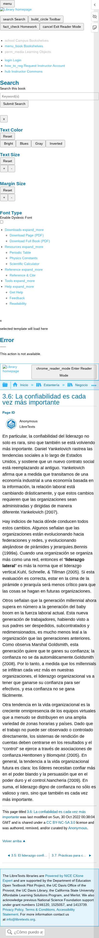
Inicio (24, 385)
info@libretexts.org (20, 919)
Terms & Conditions (40, 909)
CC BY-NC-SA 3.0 (60, 822)
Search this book (12, 88)
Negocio (81, 385)
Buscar (9, 932)
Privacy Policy (13, 909)
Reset (7, 136)
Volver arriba (12, 841)
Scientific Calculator (24, 264)
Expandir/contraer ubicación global (94, 384)
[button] (17, 298)
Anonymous (77, 828)
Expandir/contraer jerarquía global (8, 385)
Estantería (51, 385)
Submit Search (14, 104)
